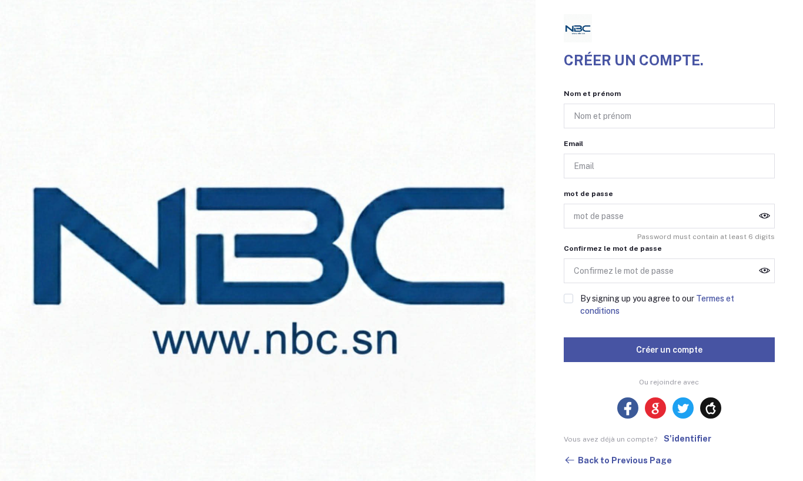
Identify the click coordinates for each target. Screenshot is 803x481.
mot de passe (588, 194)
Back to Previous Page (625, 460)
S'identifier (687, 438)
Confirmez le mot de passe (613, 248)
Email (573, 144)
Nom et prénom (592, 93)
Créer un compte (669, 349)
